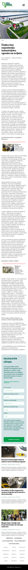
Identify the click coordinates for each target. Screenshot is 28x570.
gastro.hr (14, 550)
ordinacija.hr (14, 560)
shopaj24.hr (6, 554)
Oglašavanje (18, 538)
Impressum (9, 538)
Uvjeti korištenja (7, 541)
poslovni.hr (14, 557)
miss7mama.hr (22, 547)
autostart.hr (22, 554)
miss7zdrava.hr (6, 550)
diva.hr (5, 560)
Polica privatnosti (20, 541)
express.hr (14, 554)
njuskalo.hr (22, 557)
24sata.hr (6, 547)
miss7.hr (14, 547)
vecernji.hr (6, 557)
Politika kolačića (14, 543)
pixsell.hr (22, 560)
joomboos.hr (22, 550)
